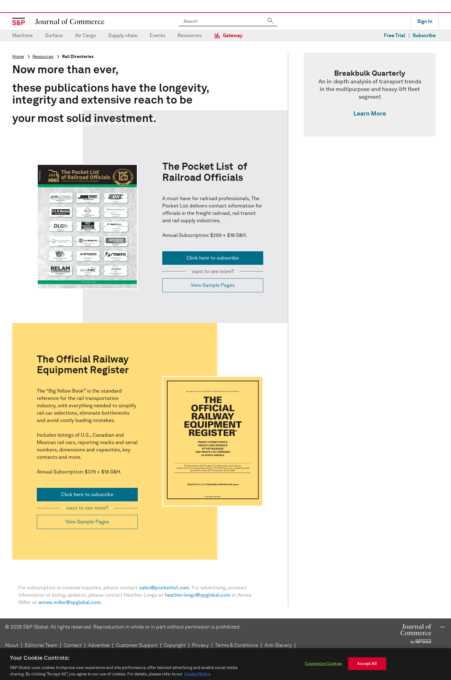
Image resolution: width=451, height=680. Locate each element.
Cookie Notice (197, 673)
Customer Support (136, 645)
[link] (370, 94)
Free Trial (394, 35)
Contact (73, 645)
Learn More (369, 113)
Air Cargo (85, 35)
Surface (54, 35)
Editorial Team (41, 645)
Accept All (367, 663)
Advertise (99, 645)
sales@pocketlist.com (164, 588)
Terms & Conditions (236, 645)
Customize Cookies (323, 663)
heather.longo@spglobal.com (197, 595)
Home (18, 56)
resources (43, 56)
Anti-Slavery (278, 645)
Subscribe (424, 35)
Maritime (22, 35)
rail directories (78, 56)
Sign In (424, 21)
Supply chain (122, 35)
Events (157, 35)
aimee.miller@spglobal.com (69, 602)
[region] (225, 664)
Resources (190, 35)
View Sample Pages (213, 285)
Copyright (175, 645)
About (11, 645)
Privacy (200, 645)
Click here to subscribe (213, 258)
